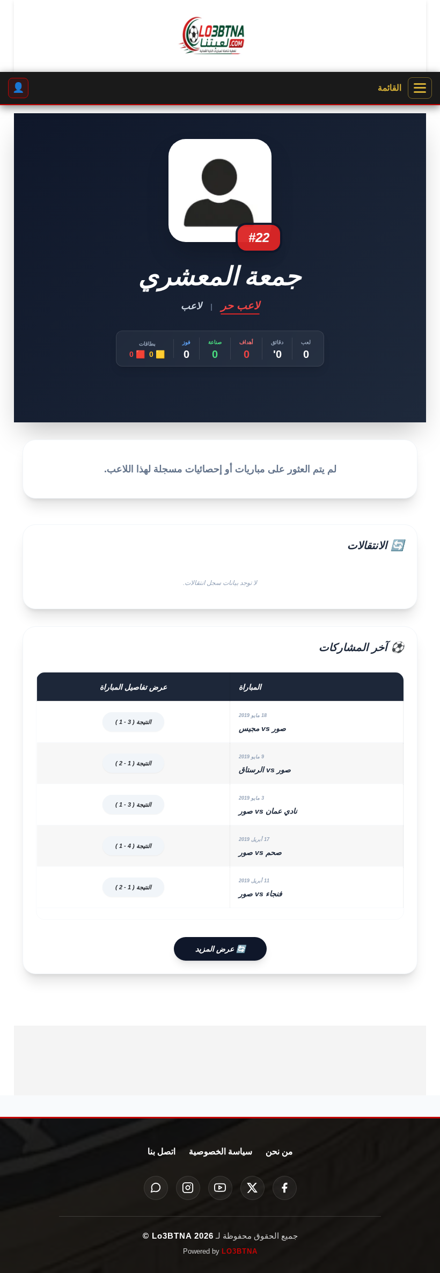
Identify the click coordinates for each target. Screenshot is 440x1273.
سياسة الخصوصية (220, 1151)
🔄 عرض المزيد (220, 949)
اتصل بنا (161, 1151)
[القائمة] (420, 88)
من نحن (279, 1151)
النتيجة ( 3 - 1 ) (133, 722)
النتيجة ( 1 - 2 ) (133, 763)
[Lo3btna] (220, 36)
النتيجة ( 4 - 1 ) (133, 846)
